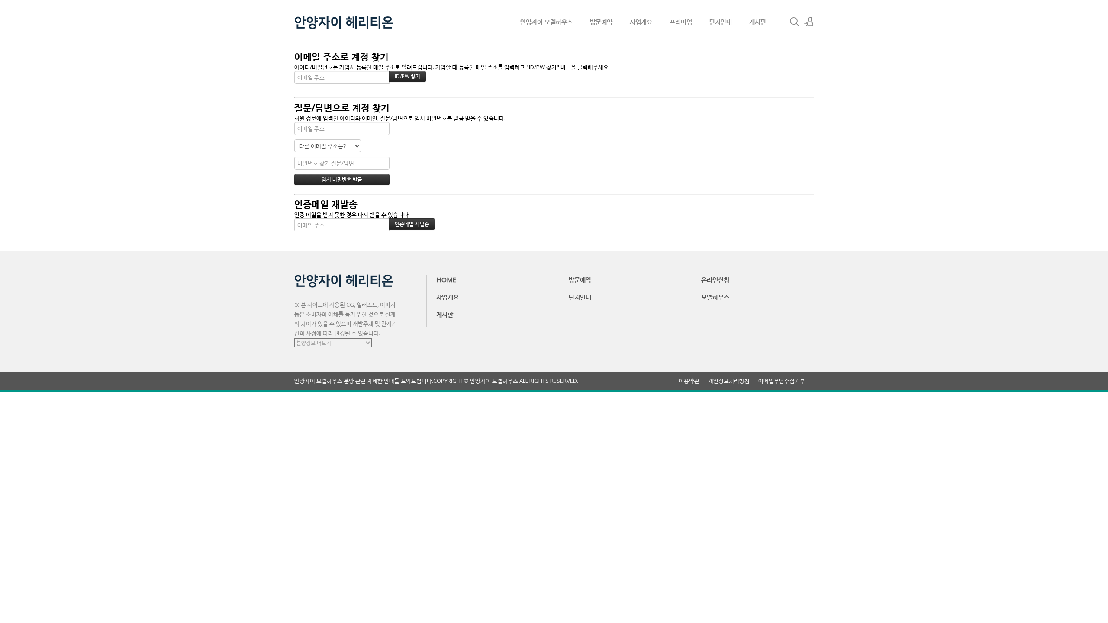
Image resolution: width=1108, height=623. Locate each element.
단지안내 (720, 21)
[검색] (794, 21)
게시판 (757, 21)
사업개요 (641, 21)
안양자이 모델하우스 (546, 21)
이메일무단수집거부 (781, 381)
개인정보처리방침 (729, 381)
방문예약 (601, 21)
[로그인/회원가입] (809, 21)
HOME (446, 279)
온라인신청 (715, 279)
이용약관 (689, 381)
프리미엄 (681, 21)
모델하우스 (715, 296)
